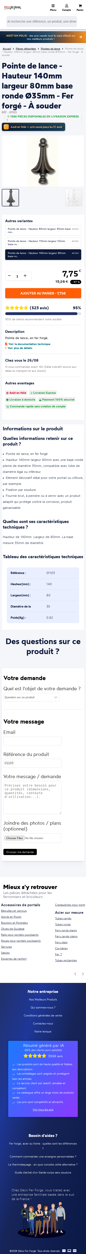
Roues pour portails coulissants (21, 940)
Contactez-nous (43, 1023)
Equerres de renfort (14, 958)
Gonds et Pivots (11, 916)
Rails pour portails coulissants (19, 934)
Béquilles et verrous (14, 910)
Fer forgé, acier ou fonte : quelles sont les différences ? (43, 1146)
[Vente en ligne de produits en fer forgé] (12, 5)
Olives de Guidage (12, 928)
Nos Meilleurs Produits (43, 999)
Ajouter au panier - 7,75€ (43, 293)
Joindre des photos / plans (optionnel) (32, 826)
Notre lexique (42, 1031)
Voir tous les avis (43, 1109)
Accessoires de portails (20, 905)
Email (9, 732)
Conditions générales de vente (43, 1015)
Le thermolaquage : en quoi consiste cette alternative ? (43, 1164)
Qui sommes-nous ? (43, 1007)
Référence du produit (26, 754)
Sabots (5, 952)
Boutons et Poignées (14, 922)
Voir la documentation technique (29, 344)
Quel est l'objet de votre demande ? (42, 688)
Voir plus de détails (20, 348)
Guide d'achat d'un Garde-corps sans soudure (43, 1172)
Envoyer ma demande (20, 852)
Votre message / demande (32, 776)
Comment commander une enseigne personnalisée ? (43, 1156)
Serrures (6, 946)
